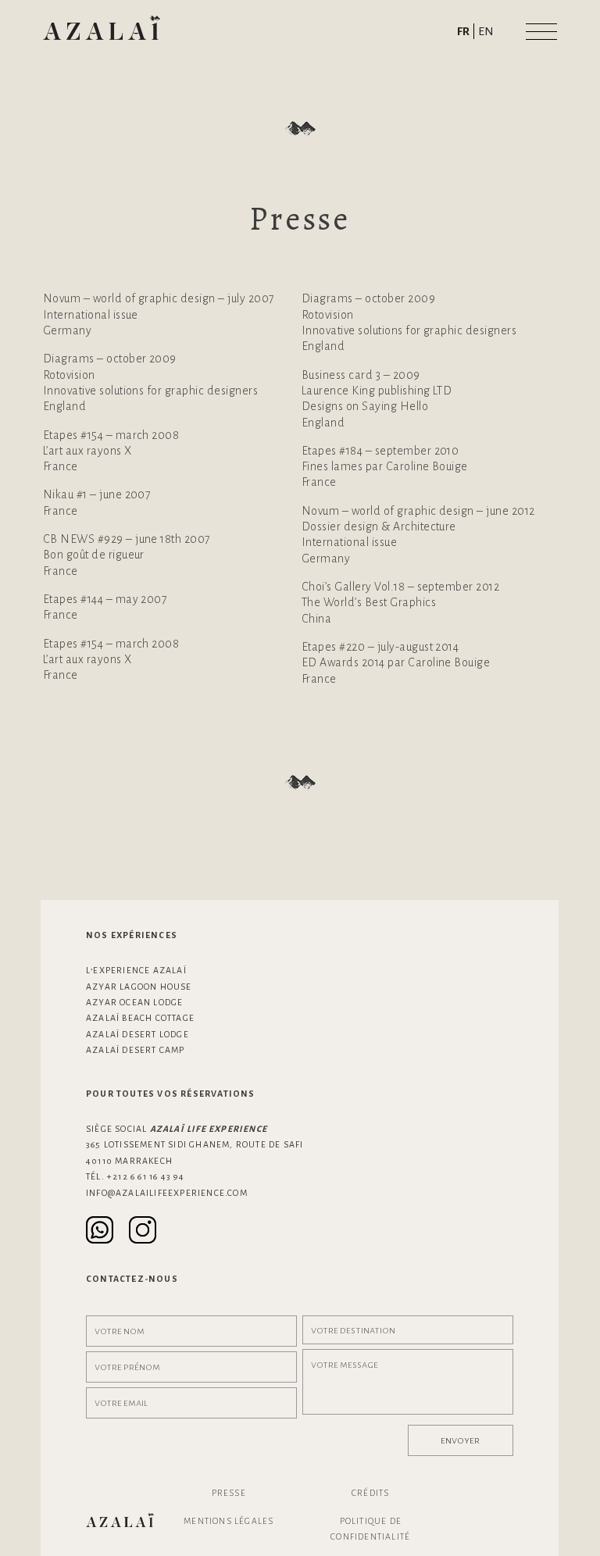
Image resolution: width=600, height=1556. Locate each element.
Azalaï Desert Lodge (137, 1034)
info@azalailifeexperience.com (167, 1192)
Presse (229, 1492)
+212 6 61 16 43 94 (146, 1176)
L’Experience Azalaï (136, 970)
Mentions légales (228, 1521)
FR (463, 31)
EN (486, 31)
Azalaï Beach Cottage (140, 1017)
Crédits (370, 1492)
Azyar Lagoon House (139, 986)
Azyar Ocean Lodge (134, 1002)
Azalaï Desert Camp (135, 1050)
